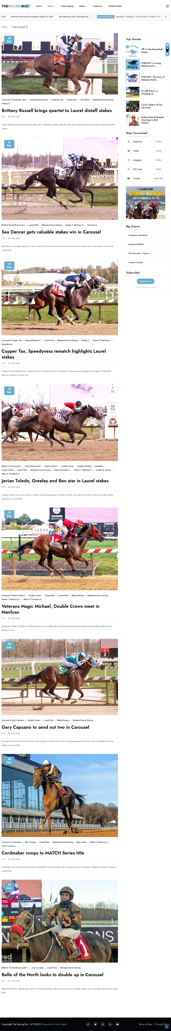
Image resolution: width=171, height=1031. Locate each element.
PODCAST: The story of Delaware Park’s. (152, 78)
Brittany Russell (8, 225)
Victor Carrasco (9, 846)
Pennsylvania (141, 16)
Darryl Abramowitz (33, 466)
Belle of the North (10, 968)
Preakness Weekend (138, 235)
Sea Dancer (92, 225)
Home (39, 6)
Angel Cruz (6, 466)
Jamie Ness (49, 595)
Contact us (97, 6)
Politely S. (6, 103)
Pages (82, 6)
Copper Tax (17, 340)
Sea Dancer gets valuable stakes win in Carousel (51, 232)
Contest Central (115, 6)
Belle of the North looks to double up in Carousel (52, 974)
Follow (159, 141)
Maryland (120, 16)
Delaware (130, 16)
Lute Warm (85, 100)
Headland (99, 466)
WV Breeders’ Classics (139, 253)
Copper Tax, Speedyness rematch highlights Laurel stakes (54, 354)
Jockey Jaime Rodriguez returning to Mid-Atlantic (152, 120)
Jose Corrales (37, 968)
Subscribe (158, 178)
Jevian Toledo (8, 470)
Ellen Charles (30, 842)
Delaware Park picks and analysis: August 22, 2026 (60, 17)
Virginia (152, 16)
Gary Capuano (18, 720)
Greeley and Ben (84, 466)
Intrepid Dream (34, 720)
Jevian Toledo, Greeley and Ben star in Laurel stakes (55, 480)
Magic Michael (78, 595)
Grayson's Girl (57, 100)
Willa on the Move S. (11, 474)
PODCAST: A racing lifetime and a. (151, 64)
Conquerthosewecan (39, 100)
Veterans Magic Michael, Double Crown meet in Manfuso (51, 609)
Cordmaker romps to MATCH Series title (43, 853)
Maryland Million (136, 244)
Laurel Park (72, 100)
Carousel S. (20, 27)
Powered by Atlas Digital (54, 1024)
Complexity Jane (19, 100)
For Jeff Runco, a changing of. (149, 92)
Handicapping (67, 6)
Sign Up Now (146, 281)
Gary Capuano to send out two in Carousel (45, 727)
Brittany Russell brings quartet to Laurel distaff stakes (57, 110)
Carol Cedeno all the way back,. (151, 106)
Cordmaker (16, 842)
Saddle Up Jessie (103, 470)
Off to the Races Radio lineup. (152, 51)
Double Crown (67, 466)
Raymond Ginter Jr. (62, 470)
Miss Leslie (81, 842)
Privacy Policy (162, 1024)
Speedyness (7, 344)
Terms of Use (145, 1024)
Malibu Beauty (63, 720)
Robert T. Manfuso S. (74, 225)
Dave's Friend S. (51, 466)
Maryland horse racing (103, 100)
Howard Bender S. (33, 340)
